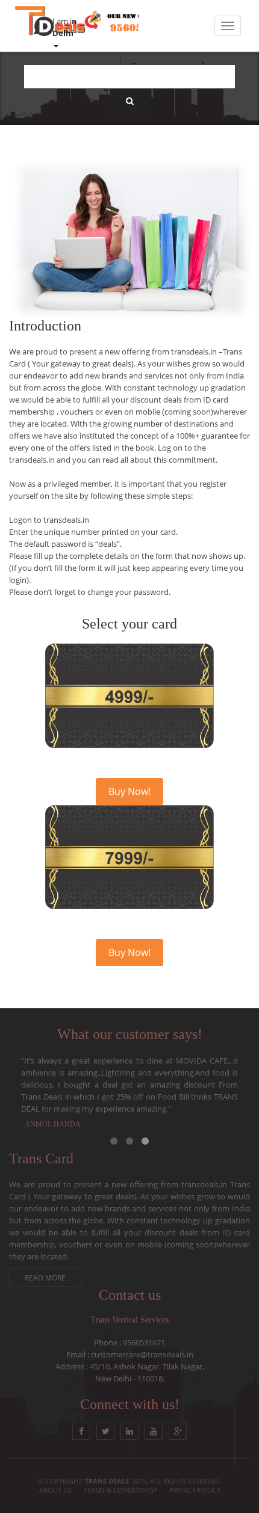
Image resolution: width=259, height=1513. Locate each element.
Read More (45, 1278)
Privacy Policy (194, 1489)
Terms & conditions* (120, 1489)
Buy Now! (129, 791)
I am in (64, 27)
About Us (55, 1489)
